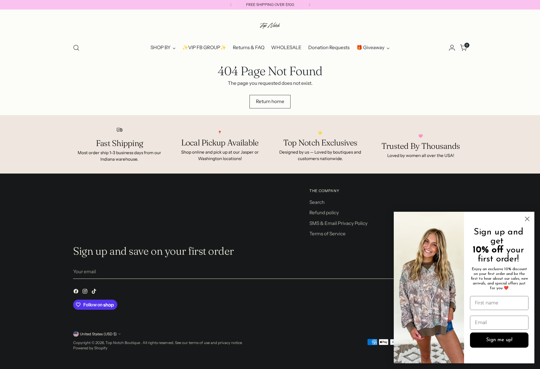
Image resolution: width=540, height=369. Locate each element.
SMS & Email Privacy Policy (338, 223)
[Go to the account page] (452, 47)
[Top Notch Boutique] (270, 25)
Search (317, 202)
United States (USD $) (98, 334)
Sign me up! (499, 340)
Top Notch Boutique (123, 342)
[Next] (309, 5)
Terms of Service (327, 233)
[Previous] (231, 5)
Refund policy (324, 212)
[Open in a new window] (76, 292)
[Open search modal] (76, 47)
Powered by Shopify (90, 348)
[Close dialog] (527, 219)
